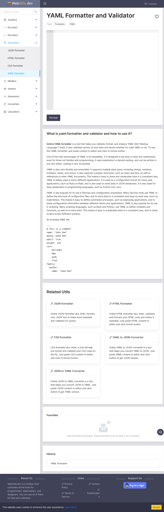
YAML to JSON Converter (127, 337)
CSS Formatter (62, 337)
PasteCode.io (93, 495)
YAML (72, 24)
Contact (95, 483)
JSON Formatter (63, 303)
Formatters (60, 24)
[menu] (80, 4)
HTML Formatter (122, 303)
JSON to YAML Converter (69, 371)
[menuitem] (20, 4)
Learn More (71, 507)
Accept (156, 507)
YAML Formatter (59, 463)
